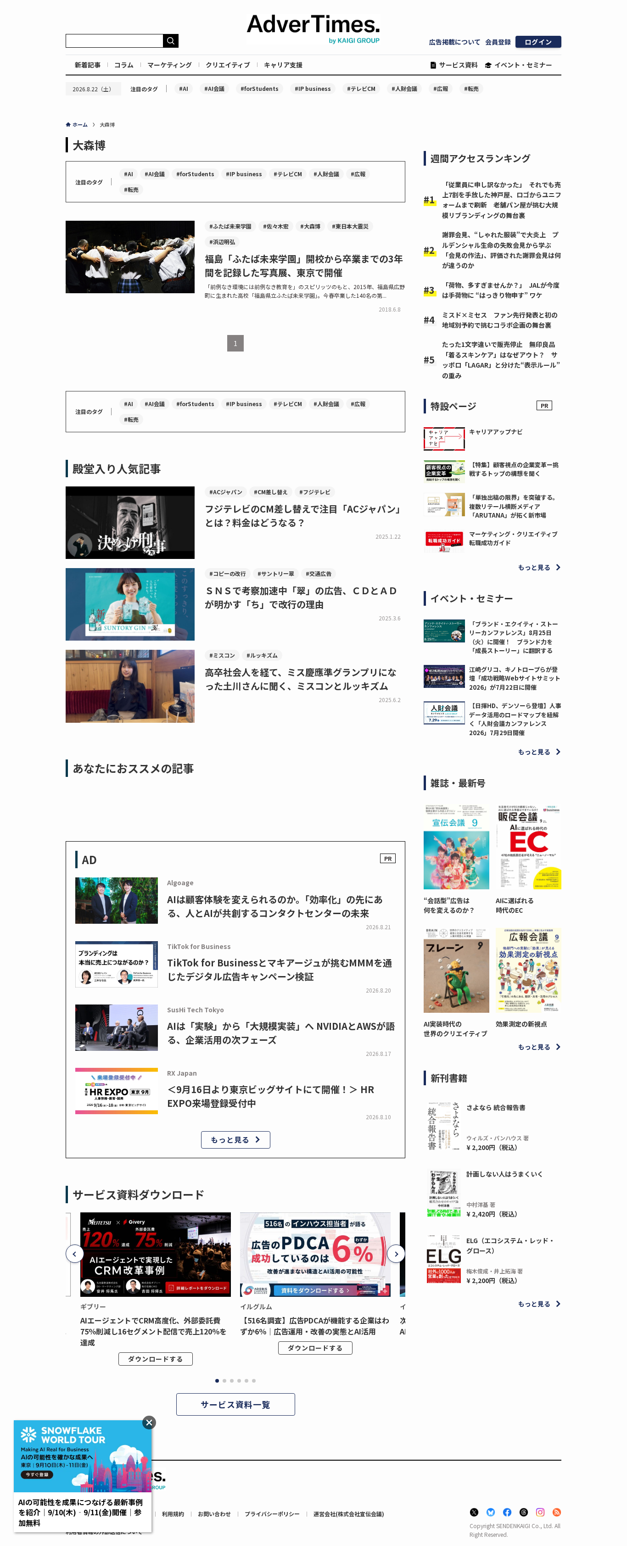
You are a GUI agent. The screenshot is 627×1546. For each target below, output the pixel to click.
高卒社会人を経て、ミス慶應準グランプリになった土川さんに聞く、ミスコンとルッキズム (301, 678)
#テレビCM (361, 88)
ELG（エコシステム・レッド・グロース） (510, 1245)
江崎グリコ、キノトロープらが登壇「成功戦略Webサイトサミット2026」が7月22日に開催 (514, 678)
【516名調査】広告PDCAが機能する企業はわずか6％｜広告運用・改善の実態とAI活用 (314, 1326)
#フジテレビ (314, 492)
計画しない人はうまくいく (504, 1173)
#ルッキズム (262, 655)
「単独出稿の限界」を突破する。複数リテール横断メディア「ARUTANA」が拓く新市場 (514, 506)
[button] (75, 1254)
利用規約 (173, 1514)
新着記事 (88, 64)
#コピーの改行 (227, 573)
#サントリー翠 (276, 573)
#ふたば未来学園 (230, 226)
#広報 (440, 88)
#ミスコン (222, 655)
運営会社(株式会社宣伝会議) (349, 1514)
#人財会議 (404, 88)
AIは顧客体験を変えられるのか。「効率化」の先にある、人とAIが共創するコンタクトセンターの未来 (275, 906)
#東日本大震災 (350, 226)
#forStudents (260, 88)
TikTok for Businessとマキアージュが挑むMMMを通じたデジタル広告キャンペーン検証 (279, 969)
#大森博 (310, 226)
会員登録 (498, 41)
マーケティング (169, 64)
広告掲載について (455, 41)
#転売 (471, 88)
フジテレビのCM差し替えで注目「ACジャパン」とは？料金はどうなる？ (305, 515)
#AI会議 (214, 88)
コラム (124, 64)
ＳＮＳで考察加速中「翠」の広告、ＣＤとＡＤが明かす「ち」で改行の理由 (301, 597)
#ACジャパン (225, 492)
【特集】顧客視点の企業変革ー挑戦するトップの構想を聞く (514, 469)
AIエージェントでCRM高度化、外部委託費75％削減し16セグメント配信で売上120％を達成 (153, 1331)
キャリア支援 (283, 64)
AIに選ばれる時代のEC (515, 905)
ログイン (538, 41)
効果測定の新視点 (521, 1023)
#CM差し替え (271, 492)
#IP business (313, 88)
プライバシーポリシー (272, 1514)
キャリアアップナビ (496, 431)
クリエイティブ (228, 64)
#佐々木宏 (276, 226)
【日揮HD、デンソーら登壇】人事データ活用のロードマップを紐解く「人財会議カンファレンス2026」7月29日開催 (515, 719)
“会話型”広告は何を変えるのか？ (449, 905)
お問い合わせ (214, 1514)
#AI (183, 88)
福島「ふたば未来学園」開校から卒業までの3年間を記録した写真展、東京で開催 (304, 265)
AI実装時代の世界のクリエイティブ (455, 1028)
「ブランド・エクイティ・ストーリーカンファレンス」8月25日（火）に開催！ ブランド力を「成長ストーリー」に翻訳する (513, 637)
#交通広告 (318, 573)
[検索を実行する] (171, 41)
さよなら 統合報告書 (496, 1107)
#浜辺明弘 (222, 242)
